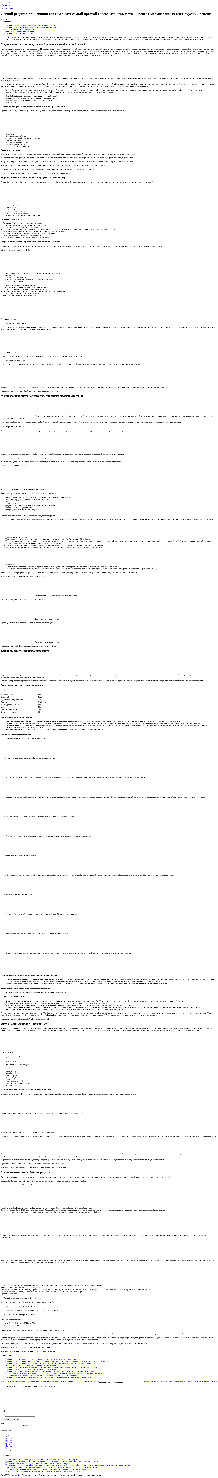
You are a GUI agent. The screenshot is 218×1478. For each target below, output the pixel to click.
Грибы (7, 1436)
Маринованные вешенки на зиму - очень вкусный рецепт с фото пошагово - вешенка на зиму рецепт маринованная (50, 1363)
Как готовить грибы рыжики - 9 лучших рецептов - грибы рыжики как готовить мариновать (41, 1375)
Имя (3, 1407)
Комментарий (6, 1403)
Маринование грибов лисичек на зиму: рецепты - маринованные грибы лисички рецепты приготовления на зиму (49, 1371)
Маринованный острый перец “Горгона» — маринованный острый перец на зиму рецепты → (180, 1381)
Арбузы (8, 1434)
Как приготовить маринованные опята (20, 29)
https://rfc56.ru (16, 1475)
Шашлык (8, 1450)
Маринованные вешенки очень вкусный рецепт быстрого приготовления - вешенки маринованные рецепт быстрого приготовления (57, 1361)
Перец (7, 1444)
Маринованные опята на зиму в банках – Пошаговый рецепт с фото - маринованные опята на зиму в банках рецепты (51, 1367)
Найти (25, 1426)
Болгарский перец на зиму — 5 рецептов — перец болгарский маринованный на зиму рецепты (42, 1471)
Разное (8, 1448)
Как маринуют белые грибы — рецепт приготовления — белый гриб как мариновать (38, 1463)
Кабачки (8, 1438)
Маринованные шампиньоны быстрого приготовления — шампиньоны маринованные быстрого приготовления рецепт (52, 1461)
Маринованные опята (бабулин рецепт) (20, 33)
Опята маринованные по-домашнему (19, 31)
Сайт (3, 1415)
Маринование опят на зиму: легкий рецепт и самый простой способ (31, 25)
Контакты (6, 5)
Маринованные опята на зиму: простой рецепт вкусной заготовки (31, 27)
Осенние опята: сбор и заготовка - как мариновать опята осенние (30, 1365)
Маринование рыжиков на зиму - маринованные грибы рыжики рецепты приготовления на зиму (43, 1359)
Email (3, 1411)
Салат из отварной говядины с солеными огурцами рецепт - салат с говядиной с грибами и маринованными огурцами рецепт (54, 1373)
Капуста (8, 1440)
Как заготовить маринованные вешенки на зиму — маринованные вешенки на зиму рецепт (41, 1459)
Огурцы (8, 1442)
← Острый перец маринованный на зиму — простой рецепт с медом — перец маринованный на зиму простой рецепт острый (50, 1381)
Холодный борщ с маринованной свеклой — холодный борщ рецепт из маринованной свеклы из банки (45, 1469)
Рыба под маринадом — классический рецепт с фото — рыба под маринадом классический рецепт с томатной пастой (51, 1467)
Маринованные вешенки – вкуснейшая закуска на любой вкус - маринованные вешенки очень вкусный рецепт (48, 1377)
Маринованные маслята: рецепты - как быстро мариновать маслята (31, 1369)
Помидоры (9, 1446)
